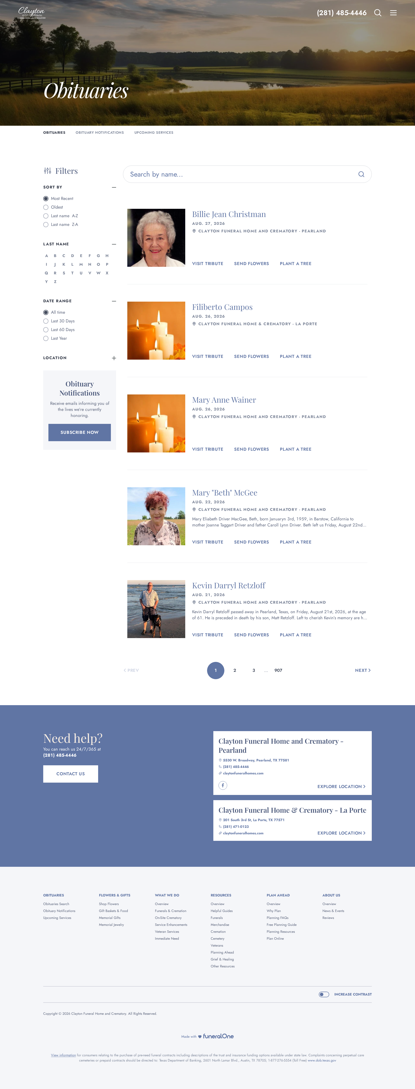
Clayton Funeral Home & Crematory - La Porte (292, 809)
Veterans (217, 945)
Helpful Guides (222, 910)
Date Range (57, 301)
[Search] (361, 174)
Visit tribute (207, 264)
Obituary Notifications (59, 910)
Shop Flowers (109, 903)
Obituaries (53, 895)
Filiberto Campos (222, 306)
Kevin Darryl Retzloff (228, 585)
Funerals (217, 917)
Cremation (218, 931)
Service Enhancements (171, 924)
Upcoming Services (57, 917)
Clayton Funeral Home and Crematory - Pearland (281, 745)
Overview (162, 903)
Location (55, 358)
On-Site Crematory (168, 917)
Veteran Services (167, 931)
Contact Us (70, 774)
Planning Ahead (222, 952)
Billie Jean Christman (229, 214)
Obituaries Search (56, 903)
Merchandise (220, 924)
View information (63, 1055)
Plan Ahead (278, 895)
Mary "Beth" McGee (224, 492)
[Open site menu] (393, 12)
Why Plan (274, 910)
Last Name (56, 244)
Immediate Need (167, 938)
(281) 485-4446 (342, 13)
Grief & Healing (222, 959)
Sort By (52, 187)
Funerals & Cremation (170, 910)
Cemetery (217, 938)
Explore (340, 786)
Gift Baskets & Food (113, 910)
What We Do (167, 895)
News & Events (333, 910)
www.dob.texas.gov (322, 1060)
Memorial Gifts (109, 917)
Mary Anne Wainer (224, 399)
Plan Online (275, 938)
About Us (331, 895)
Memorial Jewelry (111, 924)
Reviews (328, 917)
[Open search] (378, 12)
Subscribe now (80, 432)
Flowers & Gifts (114, 895)
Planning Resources (281, 931)
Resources (221, 895)
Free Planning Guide (282, 924)
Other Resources (223, 966)
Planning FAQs (277, 917)
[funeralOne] (218, 1036)
